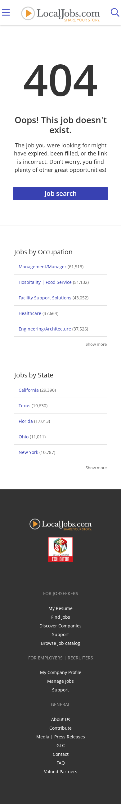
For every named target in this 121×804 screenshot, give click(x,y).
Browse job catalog (60, 643)
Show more (96, 344)
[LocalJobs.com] (60, 13)
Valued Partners (60, 771)
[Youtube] (66, 575)
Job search (61, 193)
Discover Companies (60, 626)
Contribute (60, 728)
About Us (60, 719)
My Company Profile (60, 672)
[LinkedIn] (56, 575)
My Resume (60, 608)
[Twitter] (46, 575)
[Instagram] (77, 575)
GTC (60, 745)
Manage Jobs (60, 681)
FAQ (60, 763)
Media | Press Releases (60, 737)
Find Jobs (60, 617)
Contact (61, 754)
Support (60, 634)
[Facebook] (36, 575)
